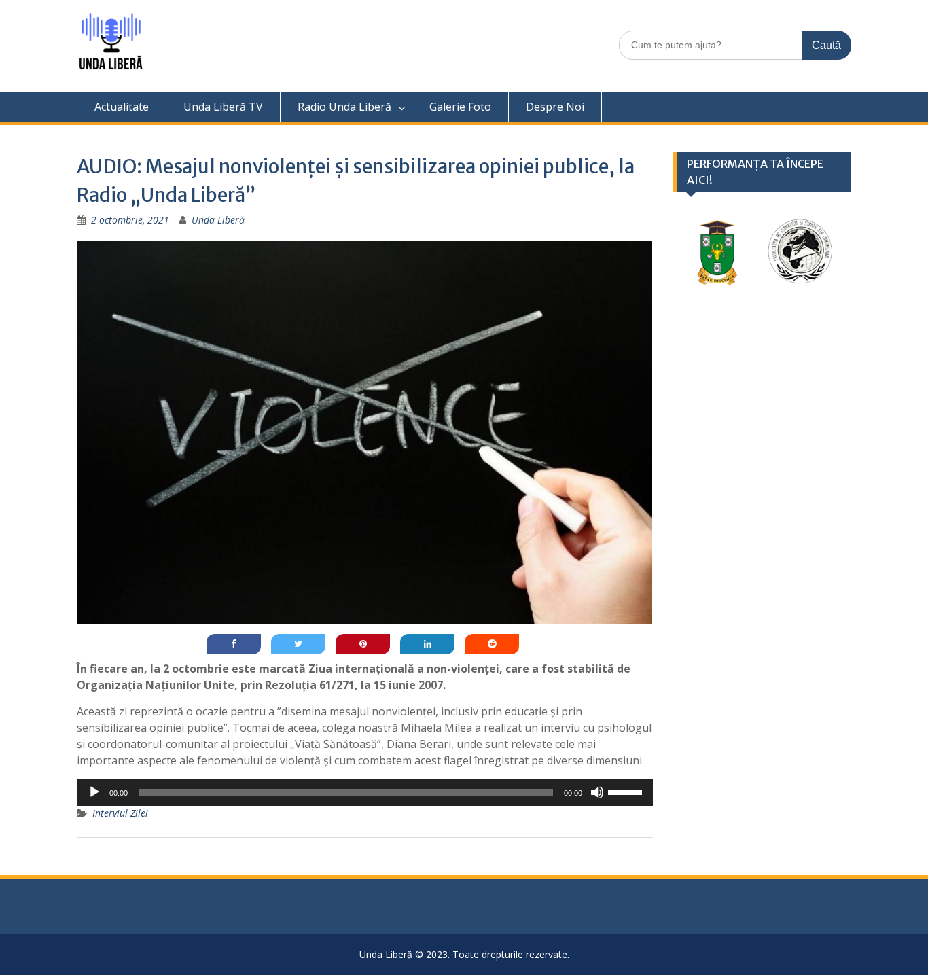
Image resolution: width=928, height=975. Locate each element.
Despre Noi (555, 106)
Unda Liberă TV (223, 106)
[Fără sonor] (597, 792)
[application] (365, 792)
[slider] (627, 791)
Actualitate (121, 106)
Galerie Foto (460, 106)
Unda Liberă (218, 219)
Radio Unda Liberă (344, 106)
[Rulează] (94, 792)
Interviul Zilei (120, 812)
